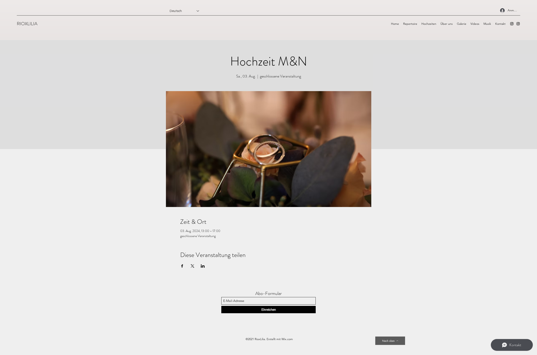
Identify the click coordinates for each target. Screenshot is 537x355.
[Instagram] (512, 24)
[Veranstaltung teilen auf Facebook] (182, 266)
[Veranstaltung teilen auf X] (192, 266)
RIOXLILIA (27, 23)
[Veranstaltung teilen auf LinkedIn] (203, 266)
